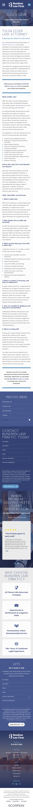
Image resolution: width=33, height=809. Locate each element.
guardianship (23, 105)
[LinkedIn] (16, 784)
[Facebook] (13, 784)
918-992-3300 (16, 744)
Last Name (5, 445)
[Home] (16, 4)
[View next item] (18, 563)
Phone (4, 450)
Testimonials (16, 773)
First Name (5, 441)
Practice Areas (16, 770)
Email (3, 454)
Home (16, 765)
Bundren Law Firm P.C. (9, 45)
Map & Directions (16, 757)
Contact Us (16, 776)
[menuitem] (16, 402)
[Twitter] (20, 784)
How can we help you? (8, 462)
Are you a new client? (8, 458)
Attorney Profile (16, 768)
